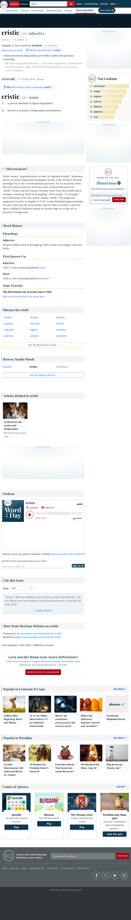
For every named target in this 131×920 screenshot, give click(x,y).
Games (79, 4)
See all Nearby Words (42, 375)
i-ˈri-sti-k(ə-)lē (25, 79)
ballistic (60, 317)
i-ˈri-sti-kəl (49, 45)
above (42, 267)
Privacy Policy (67, 868)
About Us (14, 868)
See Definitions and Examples (107, 188)
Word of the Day (91, 4)
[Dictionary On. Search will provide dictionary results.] (19, 4)
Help (4, 868)
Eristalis (7, 366)
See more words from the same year (24, 296)
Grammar (104, 4)
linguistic (9, 329)
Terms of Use (83, 868)
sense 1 (46, 278)
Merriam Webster (9, 856)
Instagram (124, 875)
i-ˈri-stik (17, 39)
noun (33, 97)
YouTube (115, 875)
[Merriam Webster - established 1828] (4, 3)
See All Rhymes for (42, 345)
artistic (8, 317)
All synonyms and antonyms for (39, 633)
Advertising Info (37, 868)
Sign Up (77, 565)
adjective (36, 33)
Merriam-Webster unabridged (43, 672)
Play (16, 827)
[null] (119, 183)
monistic (61, 329)
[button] (114, 4)
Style (6, 588)
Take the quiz (114, 834)
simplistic (61, 336)
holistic (60, 323)
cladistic (8, 323)
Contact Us (52, 868)
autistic (34, 317)
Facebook (96, 875)
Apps (24, 868)
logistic (34, 329)
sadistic (34, 336)
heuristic (35, 323)
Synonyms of (12, 50)
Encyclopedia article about (41, 637)
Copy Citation (44, 610)
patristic (8, 336)
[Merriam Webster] (108, 171)
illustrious (107, 182)
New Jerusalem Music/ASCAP (68, 554)
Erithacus (62, 366)
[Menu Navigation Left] (3, 10)
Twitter (106, 875)
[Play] (30, 514)
